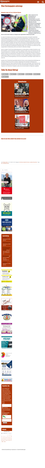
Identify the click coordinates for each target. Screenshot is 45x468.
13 (4, 437)
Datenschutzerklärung (6, 408)
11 (1, 437)
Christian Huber (5, 162)
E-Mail (3, 403)
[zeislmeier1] (6, 378)
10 (11, 436)
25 (1, 440)
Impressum (14, 449)
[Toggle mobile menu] (38, 2)
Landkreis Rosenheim (33, 162)
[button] (5, 74)
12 (3, 437)
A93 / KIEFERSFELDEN (5, 163)
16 (9, 437)
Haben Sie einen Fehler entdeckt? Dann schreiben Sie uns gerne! (13, 138)
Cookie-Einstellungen (21, 449)
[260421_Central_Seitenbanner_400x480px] (6, 298)
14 (6, 437)
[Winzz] (6, 202)
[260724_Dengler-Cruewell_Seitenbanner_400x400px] (6, 285)
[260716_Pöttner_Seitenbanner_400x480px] (6, 336)
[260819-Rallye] (21, 83)
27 (4, 440)
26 (3, 440)
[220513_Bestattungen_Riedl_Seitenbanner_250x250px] (6, 323)
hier (3, 401)
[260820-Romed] (21, 99)
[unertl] (6, 314)
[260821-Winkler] (22, 115)
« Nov (2, 441)
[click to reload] (6, 417)
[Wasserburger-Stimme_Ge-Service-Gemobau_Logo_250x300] (6, 270)
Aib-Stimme (21, 162)
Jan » (5, 441)
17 (11, 437)
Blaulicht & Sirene (26, 162)
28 (6, 440)
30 (9, 440)
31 (11, 440)
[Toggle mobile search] (43, 2)
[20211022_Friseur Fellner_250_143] (6, 352)
